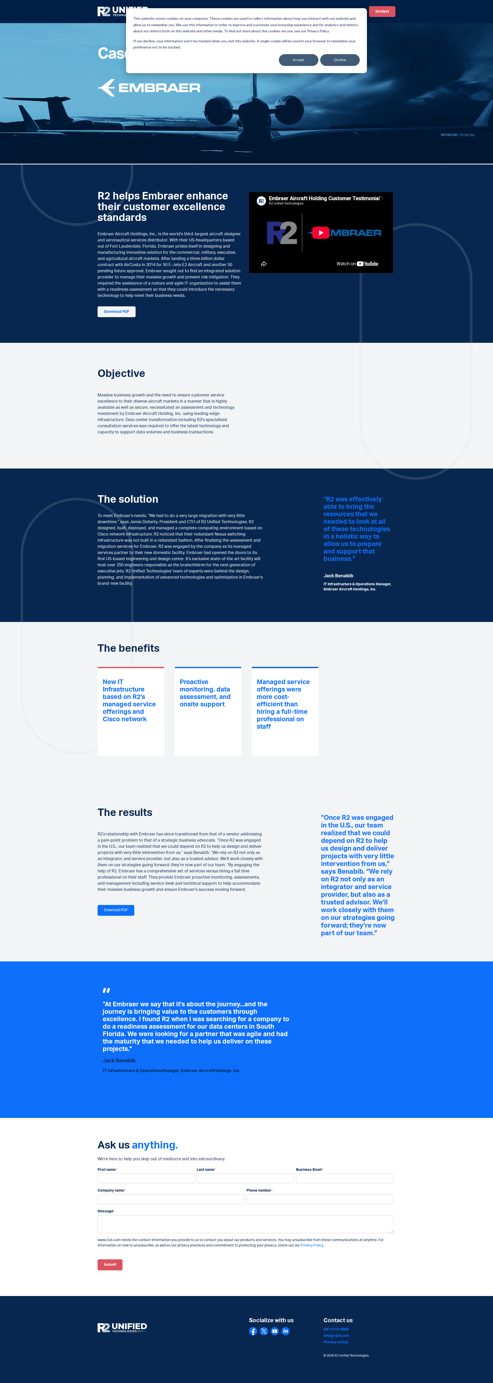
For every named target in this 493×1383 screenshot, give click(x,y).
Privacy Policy (312, 1245)
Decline (340, 59)
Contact (382, 11)
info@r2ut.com (336, 1336)
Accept (299, 59)
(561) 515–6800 (336, 1329)
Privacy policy (336, 1342)
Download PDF (116, 312)
